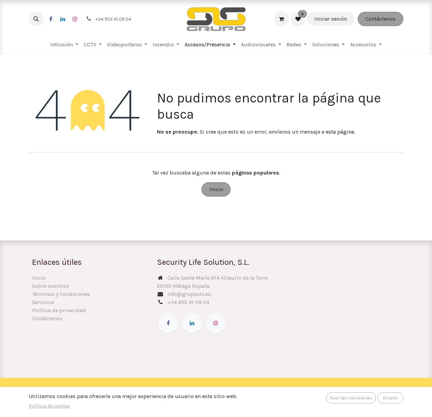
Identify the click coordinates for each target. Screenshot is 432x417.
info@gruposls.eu (189, 294)
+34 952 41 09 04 (188, 302)
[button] (36, 18)
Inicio (216, 189)
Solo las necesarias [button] (351, 398)
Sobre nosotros (50, 286)
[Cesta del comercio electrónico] (281, 18)
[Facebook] (50, 19)
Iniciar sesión (330, 19)
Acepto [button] (390, 398)
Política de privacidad (59, 310)
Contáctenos (380, 19)
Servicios (43, 302)
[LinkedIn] (62, 19)
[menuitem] (64, 44)
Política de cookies (49, 406)
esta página (340, 132)
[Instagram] (75, 19)
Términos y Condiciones (61, 294)
